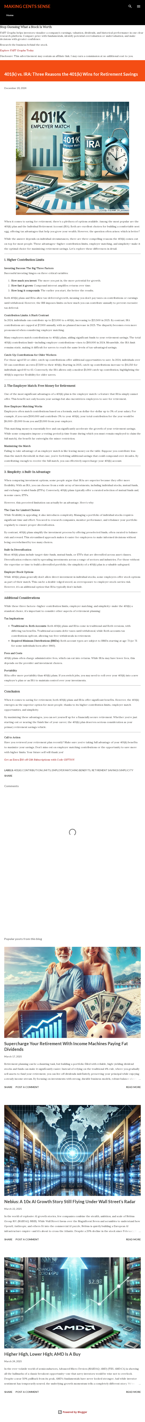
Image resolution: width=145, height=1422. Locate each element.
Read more (133, 1087)
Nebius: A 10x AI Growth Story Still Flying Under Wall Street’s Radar (69, 1201)
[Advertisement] (30, 903)
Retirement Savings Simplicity (112, 770)
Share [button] (8, 775)
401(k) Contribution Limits (32, 770)
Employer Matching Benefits (71, 770)
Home (9, 15)
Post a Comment (27, 1087)
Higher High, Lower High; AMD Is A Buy (42, 1354)
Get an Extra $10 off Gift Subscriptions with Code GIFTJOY (39, 759)
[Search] (130, 6)
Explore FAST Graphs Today (17, 50)
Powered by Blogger (74, 1412)
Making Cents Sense (27, 6)
